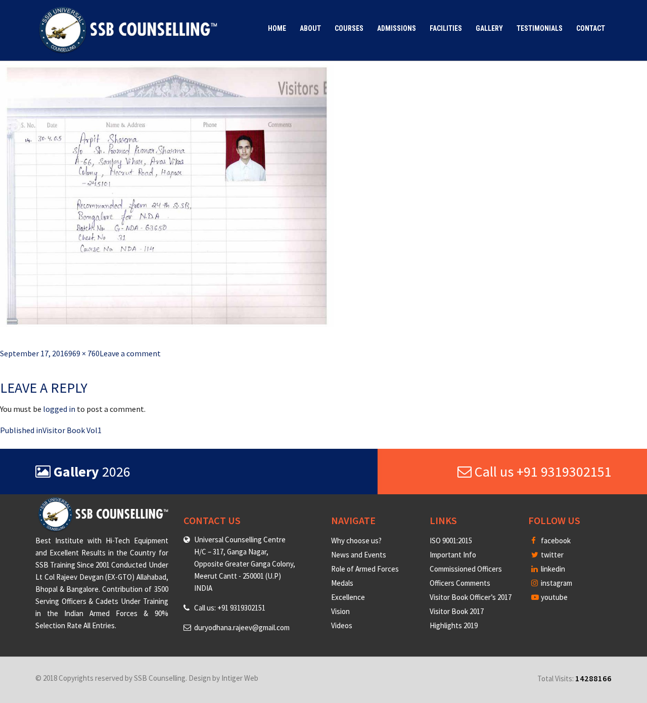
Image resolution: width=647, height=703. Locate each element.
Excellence (348, 597)
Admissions (396, 28)
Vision (340, 611)
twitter (551, 554)
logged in (59, 409)
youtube (553, 597)
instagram (555, 583)
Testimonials (540, 28)
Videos (341, 625)
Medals (342, 583)
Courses (349, 28)
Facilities (446, 28)
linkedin (552, 569)
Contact (590, 28)
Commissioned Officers (466, 569)
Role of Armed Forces (365, 569)
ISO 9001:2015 (451, 540)
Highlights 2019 (454, 625)
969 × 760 (84, 353)
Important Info (453, 554)
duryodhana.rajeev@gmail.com (242, 627)
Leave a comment (130, 353)
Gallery (489, 28)
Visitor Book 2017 (457, 611)
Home (277, 28)
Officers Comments (460, 583)
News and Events (358, 554)
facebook (555, 540)
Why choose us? (356, 540)
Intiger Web (239, 678)
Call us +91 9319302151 (542, 471)
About (310, 28)
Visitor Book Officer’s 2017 (471, 597)
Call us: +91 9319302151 (229, 608)
